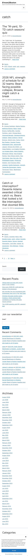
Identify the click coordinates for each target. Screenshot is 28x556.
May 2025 (5, 435)
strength (22, 165)
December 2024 (7, 448)
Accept (14, 550)
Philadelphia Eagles (8, 160)
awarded (12, 236)
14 (9, 258)
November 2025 (7, 420)
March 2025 (5, 440)
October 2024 (6, 450)
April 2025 (5, 438)
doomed (20, 241)
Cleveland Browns (19, 135)
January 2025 (6, 445)
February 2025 (6, 443)
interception (5, 243)
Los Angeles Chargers (18, 149)
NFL (20, 158)
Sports (6, 64)
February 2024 (6, 470)
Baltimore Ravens (7, 128)
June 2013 (5, 521)
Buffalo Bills (10, 131)
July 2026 (5, 400)
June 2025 (5, 432)
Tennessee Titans (7, 169)
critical (18, 239)
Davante (22, 239)
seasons (22, 66)
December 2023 (7, 476)
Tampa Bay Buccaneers (9, 167)
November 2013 (7, 508)
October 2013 (6, 511)
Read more (15, 59)
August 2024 (6, 455)
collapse (4, 137)
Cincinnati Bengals (7, 135)
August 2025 (6, 427)
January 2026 (6, 415)
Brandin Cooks (6, 239)
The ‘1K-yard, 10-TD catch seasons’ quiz (13, 29)
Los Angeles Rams (7, 151)
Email (4, 319)
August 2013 (6, 516)
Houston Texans (15, 142)
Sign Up (5, 327)
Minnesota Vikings (7, 153)
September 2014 (7, 498)
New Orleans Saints (13, 156)
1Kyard (10, 66)
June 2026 (5, 402)
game (4, 346)
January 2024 (6, 473)
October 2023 (6, 481)
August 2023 (6, 486)
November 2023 (7, 478)
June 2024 (5, 460)
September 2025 (7, 425)
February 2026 (6, 412)
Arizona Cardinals (9, 126)
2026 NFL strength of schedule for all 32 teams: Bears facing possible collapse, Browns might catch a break (13, 87)
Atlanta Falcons (20, 126)
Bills (21, 236)
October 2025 (6, 422)
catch (14, 66)
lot (22, 243)
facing (18, 140)
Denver (15, 241)
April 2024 (5, 465)
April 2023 (5, 496)
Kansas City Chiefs (13, 147)
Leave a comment (9, 69)
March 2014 (5, 503)
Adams (6, 236)
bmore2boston (6, 336)
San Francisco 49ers (14, 163)
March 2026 (5, 410)
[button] (26, 537)
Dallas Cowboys (13, 137)
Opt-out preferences (9, 554)
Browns (4, 131)
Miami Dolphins (18, 151)
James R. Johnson (7, 367)
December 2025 (7, 417)
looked (19, 243)
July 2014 (5, 501)
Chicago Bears (16, 133)
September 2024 (7, 453)
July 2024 (5, 458)
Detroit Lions (11, 140)
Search (4, 266)
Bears (15, 128)
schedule (5, 165)
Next (13, 258)
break (19, 128)
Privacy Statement (18, 554)
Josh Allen (13, 243)
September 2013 (7, 514)
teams (19, 167)
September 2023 (7, 483)
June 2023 (5, 491)
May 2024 (5, 463)
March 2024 (5, 468)
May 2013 (5, 524)
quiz (18, 66)
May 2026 (5, 405)
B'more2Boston (9, 2)
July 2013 (5, 519)
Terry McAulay (14, 246)
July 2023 (5, 488)
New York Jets (14, 158)
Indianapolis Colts (7, 144)
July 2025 (5, 430)
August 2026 (6, 397)
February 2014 (6, 506)
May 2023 (5, 493)
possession (5, 246)
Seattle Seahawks (13, 165)
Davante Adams (7, 241)
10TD (5, 66)
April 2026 (5, 407)
